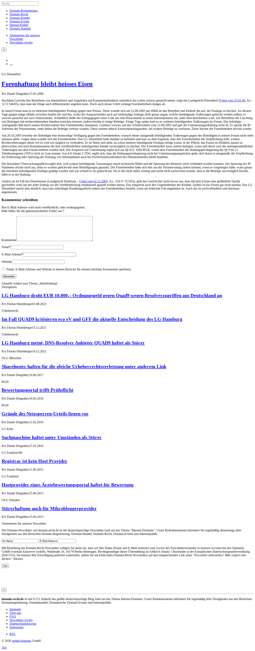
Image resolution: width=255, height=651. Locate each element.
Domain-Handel (20, 18)
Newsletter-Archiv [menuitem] (21, 42)
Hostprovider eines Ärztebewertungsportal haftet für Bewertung (67, 484)
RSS (12, 634)
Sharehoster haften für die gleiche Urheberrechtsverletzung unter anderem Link (84, 366)
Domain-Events (19, 21)
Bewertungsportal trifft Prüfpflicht (37, 390)
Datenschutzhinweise (23, 623)
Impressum (16, 627)
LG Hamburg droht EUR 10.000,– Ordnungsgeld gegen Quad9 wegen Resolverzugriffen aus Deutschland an (112, 295)
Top (4, 647)
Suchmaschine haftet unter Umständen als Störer (52, 437)
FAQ (13, 616)
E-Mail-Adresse (12, 254)
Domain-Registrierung (24, 10)
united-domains (21, 640)
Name (6, 247)
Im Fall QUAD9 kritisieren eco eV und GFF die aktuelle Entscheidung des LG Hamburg (92, 319)
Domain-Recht (19, 14)
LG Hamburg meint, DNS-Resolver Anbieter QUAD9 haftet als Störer (73, 342)
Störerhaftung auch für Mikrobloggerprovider (49, 508)
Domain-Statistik (20, 28)
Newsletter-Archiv (21, 620)
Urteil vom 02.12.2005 (93, 181)
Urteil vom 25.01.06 (232, 100)
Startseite (15, 609)
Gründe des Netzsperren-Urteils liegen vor (45, 413)
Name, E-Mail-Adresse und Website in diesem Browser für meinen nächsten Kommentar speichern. (68, 269)
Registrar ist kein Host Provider (34, 461)
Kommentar (9, 240)
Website (7, 261)
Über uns (15, 613)
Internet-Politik (19, 25)
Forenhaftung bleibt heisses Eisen (47, 83)
